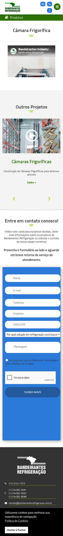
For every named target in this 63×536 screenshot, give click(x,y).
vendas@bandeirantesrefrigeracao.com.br (30, 503)
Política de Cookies (23, 364)
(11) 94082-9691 (17, 490)
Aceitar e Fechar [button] (16, 530)
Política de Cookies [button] (16, 520)
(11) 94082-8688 (17, 496)
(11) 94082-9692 (17, 493)
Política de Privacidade (43, 360)
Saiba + (31, 182)
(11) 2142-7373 (17, 483)
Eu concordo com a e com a (31, 363)
